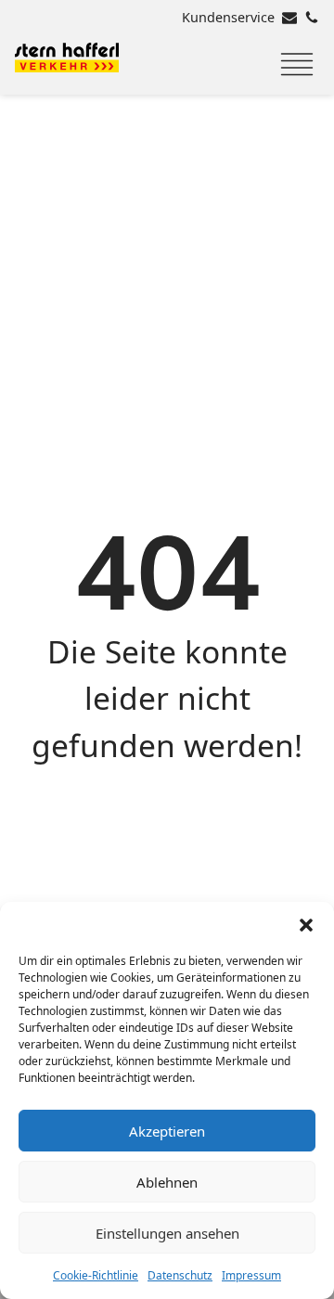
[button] (306, 925)
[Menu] (297, 65)
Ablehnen (167, 1182)
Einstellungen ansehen (167, 1233)
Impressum (251, 1275)
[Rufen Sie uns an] (311, 17)
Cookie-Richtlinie (95, 1275)
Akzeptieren (167, 1131)
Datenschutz (180, 1275)
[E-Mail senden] (289, 17)
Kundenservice (228, 17)
